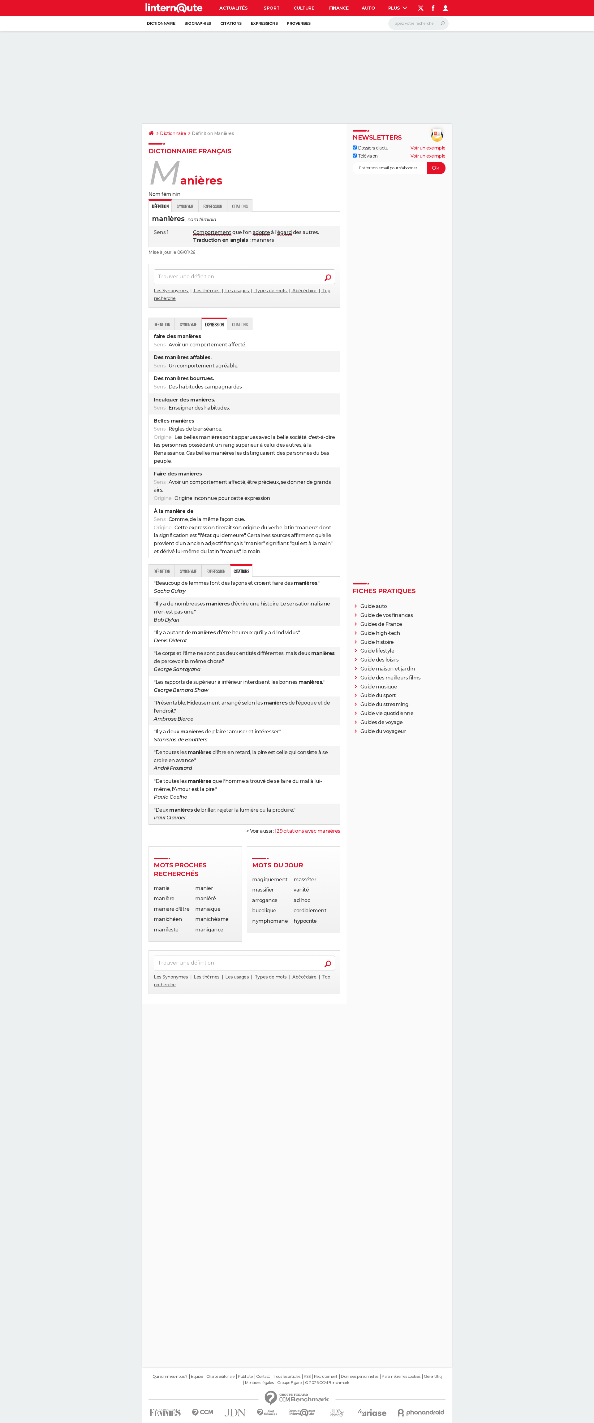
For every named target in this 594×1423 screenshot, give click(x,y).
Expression (212, 206)
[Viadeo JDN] (336, 1412)
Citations (231, 23)
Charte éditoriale (220, 1376)
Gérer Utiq (432, 1376)
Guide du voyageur (383, 731)
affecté (236, 345)
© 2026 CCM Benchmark (327, 1383)
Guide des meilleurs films (390, 678)
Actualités (233, 8)
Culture (304, 8)
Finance (339, 8)
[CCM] (202, 1412)
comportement (208, 345)
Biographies (197, 23)
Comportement (212, 232)
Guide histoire (377, 642)
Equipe (197, 1376)
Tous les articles (286, 1376)
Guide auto (373, 606)
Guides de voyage (381, 722)
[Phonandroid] (421, 1412)
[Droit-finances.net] (267, 1412)
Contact (263, 1376)
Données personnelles (359, 1376)
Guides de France (381, 624)
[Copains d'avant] (301, 1412)
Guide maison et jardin (387, 669)
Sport (271, 8)
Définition (161, 324)
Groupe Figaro (289, 1383)
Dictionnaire (161, 23)
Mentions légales (259, 1383)
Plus (394, 8)
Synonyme (185, 206)
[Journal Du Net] (235, 1412)
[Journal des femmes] (165, 1412)
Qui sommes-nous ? (170, 1376)
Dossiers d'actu (372, 148)
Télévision (367, 156)
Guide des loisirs (379, 660)
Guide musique (378, 687)
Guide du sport (378, 695)
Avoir (175, 345)
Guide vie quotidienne (387, 713)
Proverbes (298, 23)
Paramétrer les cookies (401, 1376)
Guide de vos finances (386, 615)
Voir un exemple (428, 148)
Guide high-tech (380, 633)
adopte (261, 232)
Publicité (245, 1376)
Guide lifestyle (377, 651)
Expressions (264, 23)
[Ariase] (372, 1412)
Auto (368, 8)
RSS (307, 1376)
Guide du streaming (384, 704)
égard (284, 232)
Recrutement (326, 1376)
